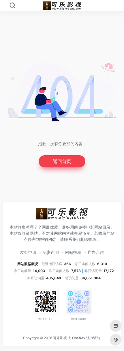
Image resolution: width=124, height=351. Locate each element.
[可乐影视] (62, 215)
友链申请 (28, 252)
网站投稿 (73, 252)
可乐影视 (60, 338)
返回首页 (62, 161)
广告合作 (96, 252)
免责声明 (51, 252)
